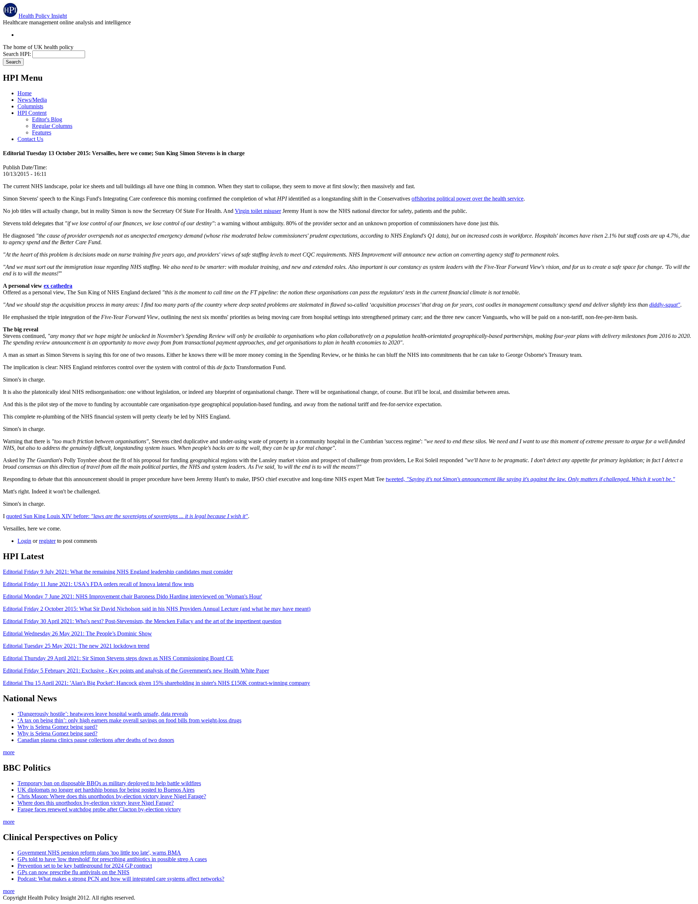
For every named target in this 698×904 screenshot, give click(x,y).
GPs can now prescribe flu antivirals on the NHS (73, 872)
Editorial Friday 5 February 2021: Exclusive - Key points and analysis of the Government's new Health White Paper (136, 670)
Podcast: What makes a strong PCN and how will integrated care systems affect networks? (120, 879)
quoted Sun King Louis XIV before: (127, 516)
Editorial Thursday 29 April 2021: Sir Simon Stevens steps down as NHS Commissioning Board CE (118, 658)
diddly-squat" (664, 305)
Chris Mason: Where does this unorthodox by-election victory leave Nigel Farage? (111, 796)
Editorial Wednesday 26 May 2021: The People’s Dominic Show (77, 633)
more (9, 752)
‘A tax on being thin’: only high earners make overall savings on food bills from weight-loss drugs (129, 720)
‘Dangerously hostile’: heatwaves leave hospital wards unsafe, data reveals (102, 714)
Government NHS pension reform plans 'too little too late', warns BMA (99, 852)
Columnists (30, 106)
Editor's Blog (47, 119)
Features (41, 132)
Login (24, 541)
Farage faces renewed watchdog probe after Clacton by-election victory (99, 809)
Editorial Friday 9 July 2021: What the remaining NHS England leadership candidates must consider (118, 572)
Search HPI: (17, 54)
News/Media (32, 100)
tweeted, (530, 479)
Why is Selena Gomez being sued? (57, 727)
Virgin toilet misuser (258, 211)
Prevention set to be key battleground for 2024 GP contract (84, 866)
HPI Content (32, 113)
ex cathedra (58, 286)
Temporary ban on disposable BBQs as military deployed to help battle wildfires (109, 783)
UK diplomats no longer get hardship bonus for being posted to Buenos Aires (105, 790)
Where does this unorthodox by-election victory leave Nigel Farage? (95, 803)
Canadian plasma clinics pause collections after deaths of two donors (95, 740)
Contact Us (30, 139)
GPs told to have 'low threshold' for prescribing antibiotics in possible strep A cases (112, 859)
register (47, 541)
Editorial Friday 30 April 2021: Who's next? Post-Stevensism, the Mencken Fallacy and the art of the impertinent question (142, 621)
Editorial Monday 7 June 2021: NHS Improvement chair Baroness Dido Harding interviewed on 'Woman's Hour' (132, 596)
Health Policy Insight (43, 16)
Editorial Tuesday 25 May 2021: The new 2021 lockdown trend (76, 646)
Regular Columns (52, 126)
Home (24, 93)
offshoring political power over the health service (468, 198)
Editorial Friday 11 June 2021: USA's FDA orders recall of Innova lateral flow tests (98, 584)
